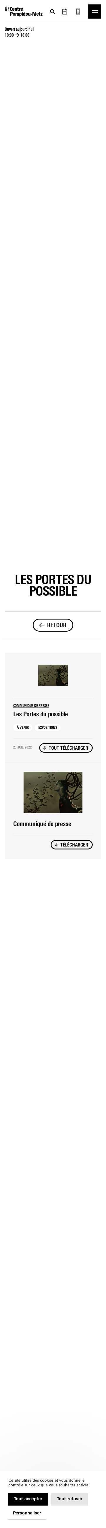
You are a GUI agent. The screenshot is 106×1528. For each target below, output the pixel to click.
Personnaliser (27, 1513)
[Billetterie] (78, 11)
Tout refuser (69, 1499)
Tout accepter (28, 1499)
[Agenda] (64, 11)
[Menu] (94, 11)
